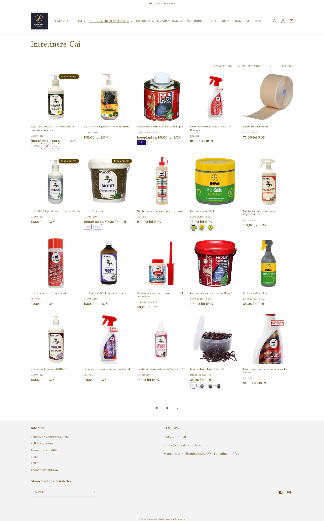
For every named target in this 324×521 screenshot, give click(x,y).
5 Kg (97, 226)
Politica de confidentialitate (50, 436)
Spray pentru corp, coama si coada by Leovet (265, 370)
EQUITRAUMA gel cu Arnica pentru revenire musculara (52, 128)
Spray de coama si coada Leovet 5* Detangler (210, 128)
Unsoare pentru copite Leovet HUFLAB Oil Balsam (160, 295)
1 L (47, 145)
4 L (56, 145)
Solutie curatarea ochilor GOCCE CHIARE (162, 369)
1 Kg (87, 226)
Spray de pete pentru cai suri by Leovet (107, 369)
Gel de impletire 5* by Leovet (48, 293)
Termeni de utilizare (45, 469)
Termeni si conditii (44, 450)
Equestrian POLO (156, 519)
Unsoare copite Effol (202, 211)
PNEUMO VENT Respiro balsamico (105, 293)
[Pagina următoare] (177, 408)
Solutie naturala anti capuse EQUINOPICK (259, 213)
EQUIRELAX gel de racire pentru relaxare (55, 211)
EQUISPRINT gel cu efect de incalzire (106, 127)
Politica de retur (42, 443)
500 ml (36, 145)
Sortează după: (222, 65)
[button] (64, 21)
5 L (151, 142)
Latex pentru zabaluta (255, 127)
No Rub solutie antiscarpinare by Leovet (160, 211)
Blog (34, 456)
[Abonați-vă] (94, 492)
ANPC (35, 463)
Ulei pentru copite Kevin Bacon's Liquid (160, 127)
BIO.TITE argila (93, 211)
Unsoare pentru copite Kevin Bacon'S (211, 293)
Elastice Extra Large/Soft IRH (207, 369)
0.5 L (141, 142)
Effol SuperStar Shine (255, 293)
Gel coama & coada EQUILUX (49, 369)
